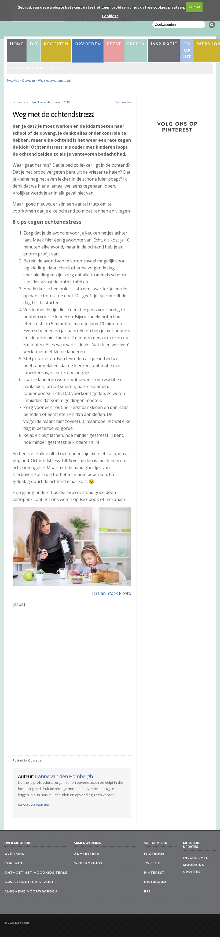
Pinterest (154, 872)
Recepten (56, 44)
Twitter (152, 863)
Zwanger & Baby (27, 68)
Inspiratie (164, 44)
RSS (147, 891)
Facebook (154, 854)
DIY (34, 44)
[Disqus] (72, 681)
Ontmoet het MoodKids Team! (35, 872)
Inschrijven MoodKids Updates (196, 865)
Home (17, 44)
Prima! (194, 7)
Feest (114, 44)
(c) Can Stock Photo (111, 593)
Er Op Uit (187, 50)
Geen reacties (123, 102)
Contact (13, 863)
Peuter (57, 68)
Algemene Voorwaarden (30, 891)
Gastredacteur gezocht (30, 882)
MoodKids (13, 80)
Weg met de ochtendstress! (54, 80)
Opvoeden (87, 44)
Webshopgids (88, 863)
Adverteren (87, 854)
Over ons (14, 854)
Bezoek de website (33, 805)
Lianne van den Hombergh (33, 102)
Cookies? (110, 15)
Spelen (136, 44)
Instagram (155, 882)
